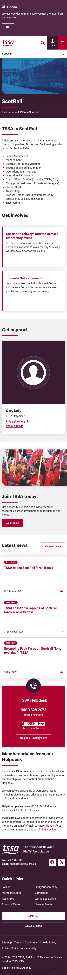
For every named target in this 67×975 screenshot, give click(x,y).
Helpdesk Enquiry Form (33, 738)
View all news (53, 546)
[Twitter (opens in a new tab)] (61, 862)
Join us (6, 887)
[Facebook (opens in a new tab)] (52, 862)
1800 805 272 (33, 723)
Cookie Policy (48, 942)
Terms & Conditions (25, 942)
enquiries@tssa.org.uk (23, 864)
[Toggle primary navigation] (62, 43)
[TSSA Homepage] (8, 42)
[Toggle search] (42, 43)
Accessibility (28, 948)
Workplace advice (45, 898)
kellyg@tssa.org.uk (17, 421)
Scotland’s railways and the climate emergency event (32, 236)
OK (8, 27)
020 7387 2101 (15, 860)
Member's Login (11, 893)
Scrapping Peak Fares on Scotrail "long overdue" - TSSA (32, 651)
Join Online (12, 523)
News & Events (44, 904)
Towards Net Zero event (24, 278)
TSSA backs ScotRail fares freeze (28, 568)
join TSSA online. (46, 829)
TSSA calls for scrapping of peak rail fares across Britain (30, 610)
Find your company (46, 887)
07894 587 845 (14, 426)
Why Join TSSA (33, 926)
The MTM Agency (21, 967)
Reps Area (8, 898)
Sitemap (7, 942)
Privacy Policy (10, 948)
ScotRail (7, 53)
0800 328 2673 (33, 710)
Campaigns (41, 893)
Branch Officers (11, 904)
